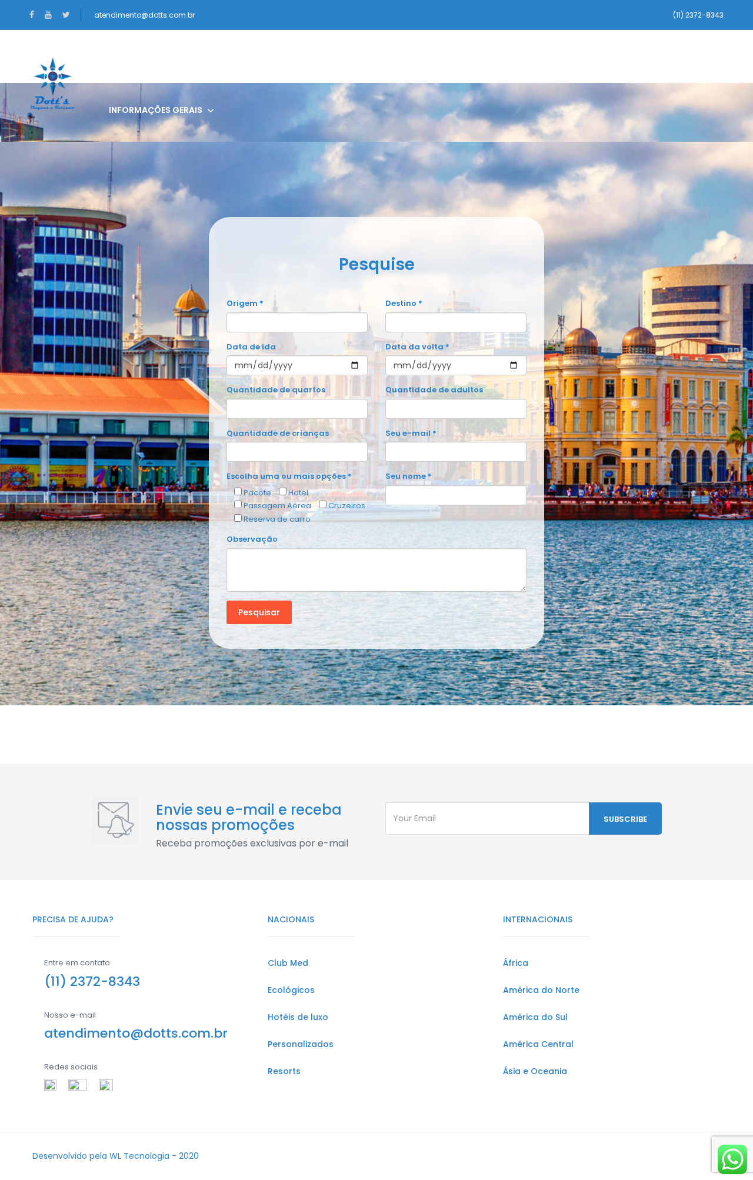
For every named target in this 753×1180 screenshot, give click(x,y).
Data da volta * (417, 346)
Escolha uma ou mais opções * (289, 476)
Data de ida (251, 346)
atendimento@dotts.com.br (144, 15)
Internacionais (222, 56)
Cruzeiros (389, 56)
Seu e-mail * (411, 433)
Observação (252, 539)
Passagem (311, 56)
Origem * (245, 303)
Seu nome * (408, 476)
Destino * (403, 303)
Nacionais (132, 56)
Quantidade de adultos (434, 389)
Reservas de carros (550, 56)
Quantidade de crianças (277, 433)
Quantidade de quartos (275, 389)
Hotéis (459, 56)
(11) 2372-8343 (698, 15)
